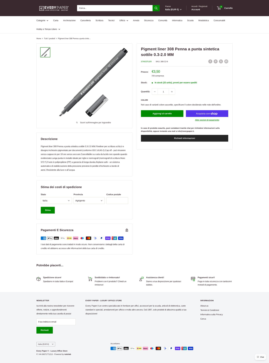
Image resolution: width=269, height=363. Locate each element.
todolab (67, 354)
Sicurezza (148, 20)
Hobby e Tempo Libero (46, 29)
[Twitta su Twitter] (221, 61)
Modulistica (203, 20)
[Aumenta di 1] (172, 92)
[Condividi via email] (226, 61)
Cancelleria (85, 20)
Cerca (203, 319)
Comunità (162, 20)
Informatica (177, 20)
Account (195, 9)
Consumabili (219, 20)
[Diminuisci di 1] (155, 92)
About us (204, 306)
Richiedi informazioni (184, 138)
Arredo (136, 20)
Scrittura (99, 20)
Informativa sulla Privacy (211, 314)
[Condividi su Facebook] (210, 61)
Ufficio (122, 20)
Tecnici (111, 20)
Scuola (190, 20)
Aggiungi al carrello (162, 113)
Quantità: (145, 91)
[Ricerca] (156, 8)
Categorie (40, 20)
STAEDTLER (146, 61)
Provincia (78, 194)
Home (38, 38)
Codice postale (113, 194)
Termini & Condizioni (209, 310)
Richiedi (45, 330)
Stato (43, 194)
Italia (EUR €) (43, 344)
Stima (48, 210)
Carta (55, 20)
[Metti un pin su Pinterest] (216, 61)
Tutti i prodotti (49, 38)
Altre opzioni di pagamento (207, 120)
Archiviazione (69, 20)
